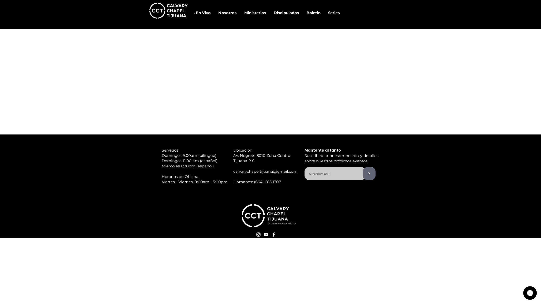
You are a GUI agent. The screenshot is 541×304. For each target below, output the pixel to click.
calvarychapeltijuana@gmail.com (265, 171)
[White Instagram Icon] (258, 234)
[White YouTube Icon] (266, 234)
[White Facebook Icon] (273, 234)
